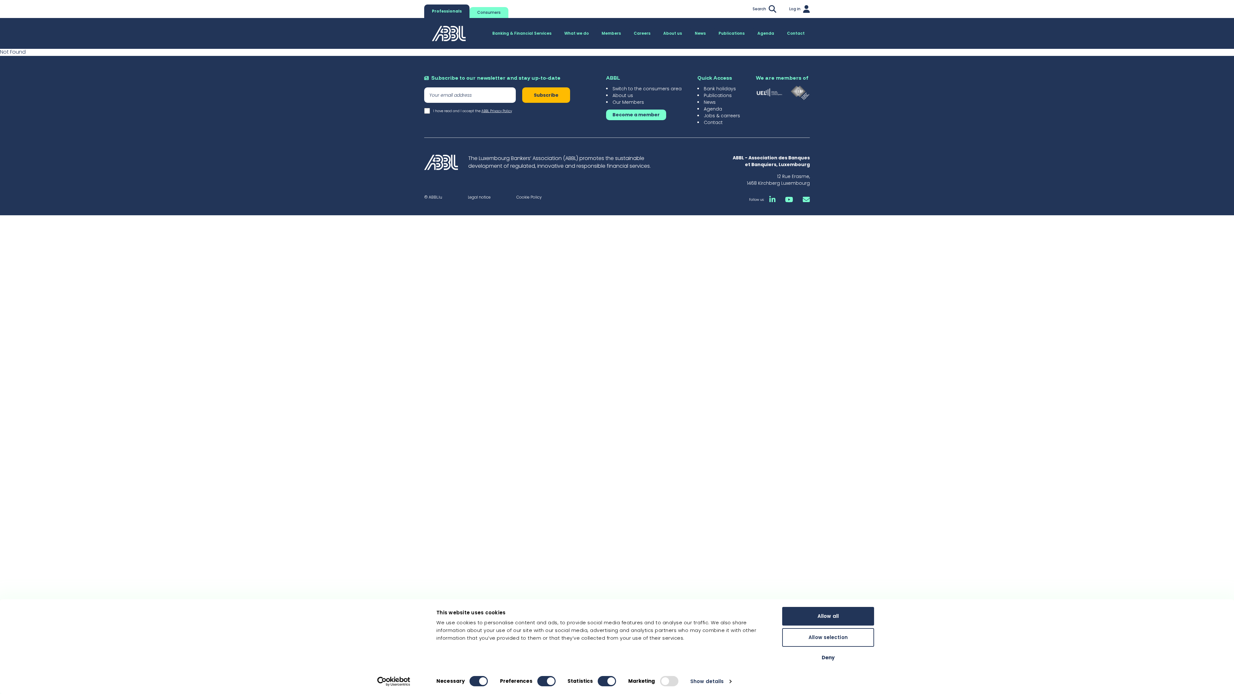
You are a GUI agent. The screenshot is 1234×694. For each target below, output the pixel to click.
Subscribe (546, 95)
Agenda (713, 109)
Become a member (636, 114)
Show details (707, 681)
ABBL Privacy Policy (496, 111)
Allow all (828, 616)
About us (623, 95)
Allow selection (828, 637)
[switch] (546, 681)
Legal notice (479, 197)
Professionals (447, 11)
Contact (713, 122)
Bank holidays (720, 88)
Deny (828, 657)
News (710, 102)
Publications (718, 95)
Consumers (489, 12)
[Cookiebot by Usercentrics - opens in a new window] (394, 681)
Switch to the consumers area (647, 88)
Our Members (628, 102)
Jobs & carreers (722, 115)
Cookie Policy (529, 197)
